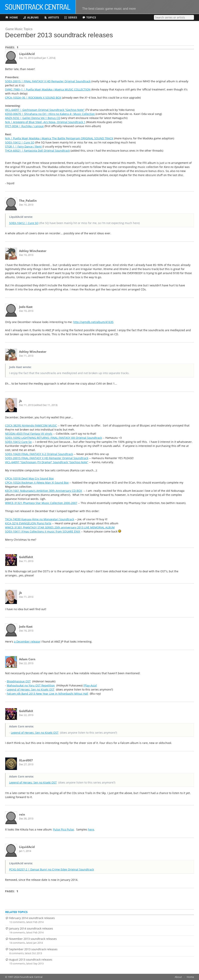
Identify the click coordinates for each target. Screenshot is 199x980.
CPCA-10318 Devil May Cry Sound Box (29, 478)
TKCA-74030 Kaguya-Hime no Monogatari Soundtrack (39, 519)
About (178, 977)
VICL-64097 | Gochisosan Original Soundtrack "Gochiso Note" (45, 110)
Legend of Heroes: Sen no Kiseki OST (30, 689)
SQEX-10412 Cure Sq (18, 442)
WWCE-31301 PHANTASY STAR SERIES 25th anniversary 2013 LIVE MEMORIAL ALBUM (60, 527)
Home (190, 977)
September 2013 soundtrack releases (33, 949)
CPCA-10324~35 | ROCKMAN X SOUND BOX (33, 97)
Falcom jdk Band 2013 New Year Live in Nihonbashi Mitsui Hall (47, 693)
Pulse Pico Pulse (63, 829)
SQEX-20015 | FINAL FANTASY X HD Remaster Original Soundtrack (48, 81)
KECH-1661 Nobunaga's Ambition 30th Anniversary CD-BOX (43, 491)
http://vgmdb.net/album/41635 (93, 322)
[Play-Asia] (90, 685)
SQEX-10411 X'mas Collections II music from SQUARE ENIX (42, 531)
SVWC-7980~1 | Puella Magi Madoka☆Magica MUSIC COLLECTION (48, 89)
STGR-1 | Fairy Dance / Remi (23, 146)
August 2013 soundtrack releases (30, 959)
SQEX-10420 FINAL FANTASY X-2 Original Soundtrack (39, 454)
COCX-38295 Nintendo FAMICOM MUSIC (31, 425)
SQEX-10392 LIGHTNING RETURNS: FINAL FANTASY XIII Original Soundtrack (53, 438)
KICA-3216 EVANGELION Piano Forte (28, 523)
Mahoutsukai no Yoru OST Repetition (31, 685)
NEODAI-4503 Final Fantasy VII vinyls (28, 433)
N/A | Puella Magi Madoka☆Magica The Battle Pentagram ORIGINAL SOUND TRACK (59, 138)
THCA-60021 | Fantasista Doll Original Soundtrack (37, 150)
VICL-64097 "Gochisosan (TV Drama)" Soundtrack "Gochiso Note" (46, 462)
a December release (27, 641)
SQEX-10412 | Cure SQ (19, 142)
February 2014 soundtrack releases (32, 918)
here (91, 829)
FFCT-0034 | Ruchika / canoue (24, 126)
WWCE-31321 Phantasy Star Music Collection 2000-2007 (41, 503)
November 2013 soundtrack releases (33, 939)
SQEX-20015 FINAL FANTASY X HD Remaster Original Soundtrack (46, 458)
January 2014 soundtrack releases (31, 928)
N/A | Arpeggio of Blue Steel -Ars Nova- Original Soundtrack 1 (45, 122)
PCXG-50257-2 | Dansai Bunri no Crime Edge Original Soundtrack (51, 869)
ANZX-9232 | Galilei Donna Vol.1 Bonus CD (32, 118)
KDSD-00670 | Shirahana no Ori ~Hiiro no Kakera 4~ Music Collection (50, 114)
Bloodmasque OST (19, 681)
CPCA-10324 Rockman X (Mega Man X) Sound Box (37, 482)
